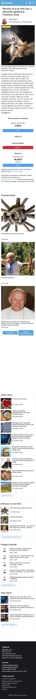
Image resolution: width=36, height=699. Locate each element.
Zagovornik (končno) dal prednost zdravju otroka (23, 471)
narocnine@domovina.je (9, 179)
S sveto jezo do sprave (19, 399)
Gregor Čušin (13, 19)
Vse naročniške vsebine (10, 537)
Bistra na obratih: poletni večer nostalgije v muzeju (20, 563)
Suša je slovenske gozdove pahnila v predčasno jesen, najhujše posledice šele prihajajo (23, 484)
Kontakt (4, 689)
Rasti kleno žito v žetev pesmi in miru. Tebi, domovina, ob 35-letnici (22, 556)
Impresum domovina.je (9, 687)
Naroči (18, 165)
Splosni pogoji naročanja (9, 683)
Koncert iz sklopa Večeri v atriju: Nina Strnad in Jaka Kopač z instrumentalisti (22, 571)
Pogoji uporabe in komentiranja (12, 681)
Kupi (18, 130)
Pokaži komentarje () (26, 333)
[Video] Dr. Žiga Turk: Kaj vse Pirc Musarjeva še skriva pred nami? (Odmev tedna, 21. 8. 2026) (22, 436)
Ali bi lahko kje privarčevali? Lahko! (12, 234)
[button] (33, 3)
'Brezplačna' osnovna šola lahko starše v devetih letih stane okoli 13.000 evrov (23, 448)
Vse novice (6, 495)
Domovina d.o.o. (7, 650)
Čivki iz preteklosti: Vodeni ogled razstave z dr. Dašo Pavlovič (20, 549)
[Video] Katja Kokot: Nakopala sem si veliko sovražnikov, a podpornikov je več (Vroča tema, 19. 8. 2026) (22, 615)
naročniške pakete (16, 171)
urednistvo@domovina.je (10, 665)
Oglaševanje (6, 685)
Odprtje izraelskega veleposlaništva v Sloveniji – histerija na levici (21, 412)
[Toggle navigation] (26, 3)
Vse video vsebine (8, 624)
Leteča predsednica (7, 278)
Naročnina (7, 26)
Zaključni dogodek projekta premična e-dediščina (22, 578)
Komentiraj (10, 333)
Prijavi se (18, 147)
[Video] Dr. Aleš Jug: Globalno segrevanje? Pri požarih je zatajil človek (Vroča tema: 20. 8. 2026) (22, 606)
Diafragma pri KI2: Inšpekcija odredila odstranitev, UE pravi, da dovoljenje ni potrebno (22, 424)
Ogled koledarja (7, 585)
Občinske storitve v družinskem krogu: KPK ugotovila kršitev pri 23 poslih (23, 460)
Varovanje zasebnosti (8, 679)
